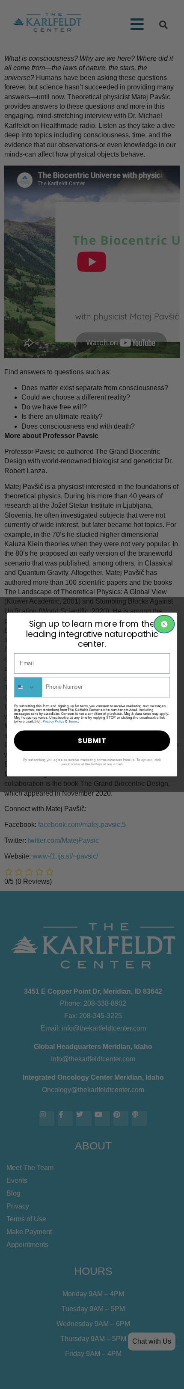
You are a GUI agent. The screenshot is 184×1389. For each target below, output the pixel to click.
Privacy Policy (53, 721)
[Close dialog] (164, 624)
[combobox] (28, 687)
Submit (92, 740)
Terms (73, 721)
